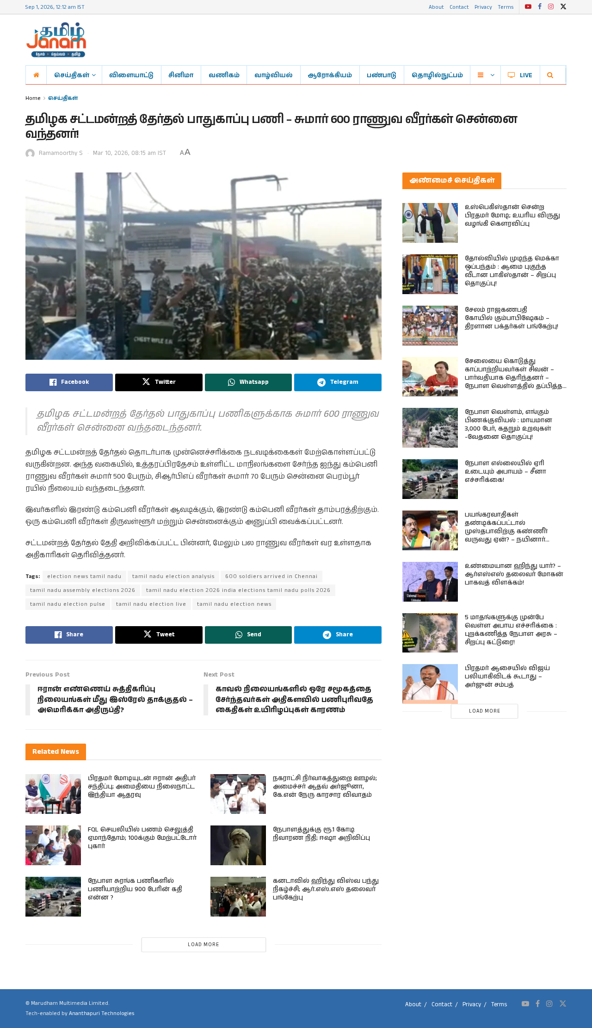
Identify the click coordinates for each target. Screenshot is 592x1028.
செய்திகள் (71, 75)
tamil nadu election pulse (67, 604)
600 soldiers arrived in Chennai (271, 576)
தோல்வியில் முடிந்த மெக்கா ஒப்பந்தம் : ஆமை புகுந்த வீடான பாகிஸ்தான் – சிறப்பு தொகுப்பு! (512, 271)
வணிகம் (224, 75)
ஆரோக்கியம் (330, 75)
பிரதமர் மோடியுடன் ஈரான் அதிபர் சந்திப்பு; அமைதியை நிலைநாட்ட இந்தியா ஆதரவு (142, 787)
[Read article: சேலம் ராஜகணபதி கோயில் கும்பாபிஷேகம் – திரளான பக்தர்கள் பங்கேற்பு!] (430, 325)
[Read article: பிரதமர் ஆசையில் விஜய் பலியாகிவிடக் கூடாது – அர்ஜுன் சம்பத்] (430, 684)
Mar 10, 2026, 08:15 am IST (129, 153)
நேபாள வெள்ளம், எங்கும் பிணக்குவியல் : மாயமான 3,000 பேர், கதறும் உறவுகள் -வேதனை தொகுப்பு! (508, 424)
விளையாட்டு (131, 75)
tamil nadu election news (234, 604)
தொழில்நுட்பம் (437, 75)
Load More (203, 944)
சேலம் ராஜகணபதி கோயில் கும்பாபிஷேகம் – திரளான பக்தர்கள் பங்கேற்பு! (511, 318)
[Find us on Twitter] (563, 7)
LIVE (526, 75)
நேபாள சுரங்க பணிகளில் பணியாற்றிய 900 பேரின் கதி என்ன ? (135, 889)
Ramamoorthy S (61, 153)
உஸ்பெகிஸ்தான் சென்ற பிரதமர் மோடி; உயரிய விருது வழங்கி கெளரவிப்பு (512, 215)
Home (33, 98)
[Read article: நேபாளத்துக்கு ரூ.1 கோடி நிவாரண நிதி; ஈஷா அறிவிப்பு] (238, 845)
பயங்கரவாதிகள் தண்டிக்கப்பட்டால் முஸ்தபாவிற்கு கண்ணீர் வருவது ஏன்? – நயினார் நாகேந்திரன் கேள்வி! (506, 531)
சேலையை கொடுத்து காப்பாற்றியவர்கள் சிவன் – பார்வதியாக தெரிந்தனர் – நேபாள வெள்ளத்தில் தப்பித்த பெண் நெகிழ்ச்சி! (513, 378)
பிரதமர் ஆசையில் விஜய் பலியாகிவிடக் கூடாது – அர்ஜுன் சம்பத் (507, 676)
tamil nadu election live (151, 604)
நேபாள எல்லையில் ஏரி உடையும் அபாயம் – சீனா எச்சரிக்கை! (505, 472)
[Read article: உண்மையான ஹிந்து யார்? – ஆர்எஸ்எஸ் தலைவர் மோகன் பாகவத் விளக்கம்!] (430, 582)
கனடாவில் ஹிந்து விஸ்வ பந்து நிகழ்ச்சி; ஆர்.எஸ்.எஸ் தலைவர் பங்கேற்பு (326, 889)
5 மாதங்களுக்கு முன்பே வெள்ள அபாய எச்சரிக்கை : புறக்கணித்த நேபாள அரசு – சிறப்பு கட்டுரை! (511, 630)
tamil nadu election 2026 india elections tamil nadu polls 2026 (238, 590)
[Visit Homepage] (56, 39)
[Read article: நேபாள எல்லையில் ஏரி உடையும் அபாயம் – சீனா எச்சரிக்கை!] (430, 479)
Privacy (483, 7)
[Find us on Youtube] (528, 7)
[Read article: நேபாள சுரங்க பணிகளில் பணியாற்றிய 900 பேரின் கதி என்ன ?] (53, 897)
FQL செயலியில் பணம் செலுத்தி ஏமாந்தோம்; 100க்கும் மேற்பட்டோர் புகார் (142, 838)
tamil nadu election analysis (173, 576)
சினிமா (180, 75)
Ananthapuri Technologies (101, 1013)
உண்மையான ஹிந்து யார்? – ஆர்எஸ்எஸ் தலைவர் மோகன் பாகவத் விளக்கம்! (514, 574)
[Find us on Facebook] (540, 7)
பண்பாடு (381, 75)
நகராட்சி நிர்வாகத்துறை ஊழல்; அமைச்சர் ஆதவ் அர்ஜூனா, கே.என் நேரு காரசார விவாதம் (325, 787)
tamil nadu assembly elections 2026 (83, 590)
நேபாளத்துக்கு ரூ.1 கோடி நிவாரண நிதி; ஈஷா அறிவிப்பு (321, 834)
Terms (505, 7)
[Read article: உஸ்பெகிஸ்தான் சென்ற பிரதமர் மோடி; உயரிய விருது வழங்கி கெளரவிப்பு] (430, 223)
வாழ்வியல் (273, 75)
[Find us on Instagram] (551, 7)
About (436, 7)
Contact (459, 7)
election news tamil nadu (84, 576)
